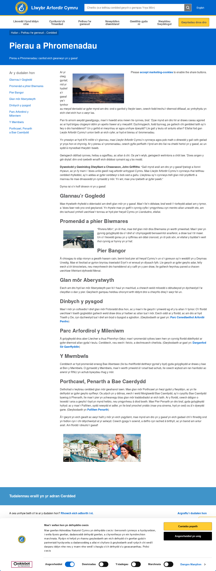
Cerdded (51, 32)
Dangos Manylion (190, 564)
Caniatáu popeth (188, 526)
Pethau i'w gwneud (32, 32)
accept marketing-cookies (156, 72)
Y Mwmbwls (16, 122)
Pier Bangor (16, 92)
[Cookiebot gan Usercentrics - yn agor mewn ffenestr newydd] (22, 564)
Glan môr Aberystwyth (22, 99)
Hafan (14, 32)
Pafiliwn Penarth (97, 409)
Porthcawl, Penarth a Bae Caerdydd (20, 130)
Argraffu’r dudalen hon (192, 513)
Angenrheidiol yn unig (188, 536)
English (200, 7)
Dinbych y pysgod (20, 105)
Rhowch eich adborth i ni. (77, 513)
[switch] (103, 564)
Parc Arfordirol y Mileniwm (19, 113)
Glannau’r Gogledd (20, 79)
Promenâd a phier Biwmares (26, 86)
